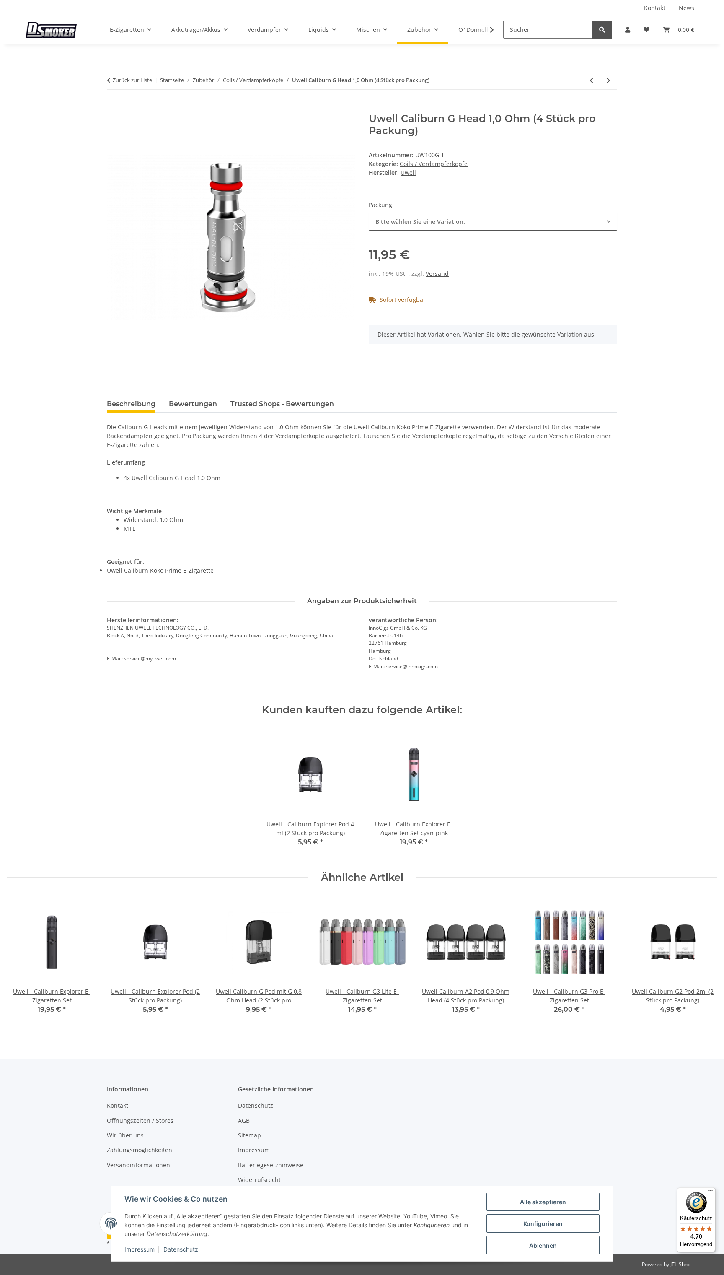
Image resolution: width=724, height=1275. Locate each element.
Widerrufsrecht (259, 1180)
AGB (244, 1120)
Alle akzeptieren (543, 1201)
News (686, 8)
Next (704, 961)
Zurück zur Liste (132, 80)
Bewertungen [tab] (193, 404)
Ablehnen (543, 1245)
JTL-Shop (680, 1264)
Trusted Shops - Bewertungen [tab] (282, 404)
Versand (437, 274)
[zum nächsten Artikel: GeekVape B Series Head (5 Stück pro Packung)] (608, 80)
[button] (627, 29)
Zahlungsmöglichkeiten (139, 1150)
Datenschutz (180, 1249)
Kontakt (654, 8)
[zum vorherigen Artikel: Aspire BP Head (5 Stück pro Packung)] (591, 80)
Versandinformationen (138, 1165)
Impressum (139, 1249)
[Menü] (711, 1192)
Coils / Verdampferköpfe (434, 164)
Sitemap (249, 1135)
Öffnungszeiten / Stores (140, 1120)
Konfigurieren (543, 1223)
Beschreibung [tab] (131, 404)
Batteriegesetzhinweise (270, 1165)
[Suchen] (602, 30)
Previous (21, 961)
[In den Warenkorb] (113, 108)
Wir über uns (125, 1135)
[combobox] (493, 222)
